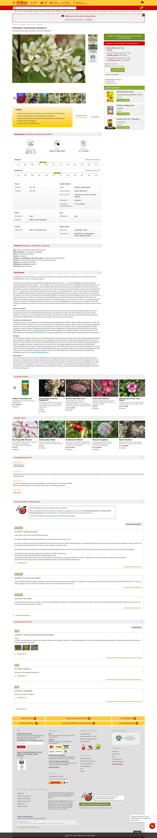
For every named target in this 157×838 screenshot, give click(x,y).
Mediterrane (66, 11)
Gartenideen (43, 11)
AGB (113, 756)
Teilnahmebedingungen (68, 516)
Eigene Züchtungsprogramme (88, 739)
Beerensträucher (31, 24)
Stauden (94, 11)
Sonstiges (68, 834)
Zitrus (72, 11)
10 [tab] (57, 91)
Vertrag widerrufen (117, 764)
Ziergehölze (88, 11)
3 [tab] (42, 91)
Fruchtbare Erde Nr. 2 (38, 330)
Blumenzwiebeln (102, 11)
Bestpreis (36, 11)
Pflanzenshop (22, 24)
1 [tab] (38, 91)
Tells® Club (20, 793)
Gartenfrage (64, 802)
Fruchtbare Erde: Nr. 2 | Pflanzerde (128, 119)
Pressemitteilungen (85, 766)
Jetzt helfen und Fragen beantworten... (28, 827)
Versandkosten (109, 83)
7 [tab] (51, 91)
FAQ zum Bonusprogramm (47, 516)
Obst (49, 11)
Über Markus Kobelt (85, 758)
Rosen (82, 11)
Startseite (14, 24)
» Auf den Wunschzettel (111, 74)
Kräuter (77, 11)
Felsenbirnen (40, 24)
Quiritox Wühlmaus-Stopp (125, 92)
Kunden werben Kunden (24, 801)
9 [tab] (55, 91)
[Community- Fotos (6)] (92, 48)
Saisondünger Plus (91, 342)
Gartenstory (70, 801)
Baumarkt (68, 816)
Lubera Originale (27, 11)
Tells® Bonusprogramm (24, 796)
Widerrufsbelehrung (117, 761)
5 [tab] (47, 91)
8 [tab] (53, 91)
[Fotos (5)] (92, 39)
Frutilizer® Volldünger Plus (125, 105)
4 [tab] (44, 91)
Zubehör (140, 11)
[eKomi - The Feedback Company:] (119, 738)
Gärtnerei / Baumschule (72, 829)
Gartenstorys (21, 803)
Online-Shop (68, 825)
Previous (14, 98)
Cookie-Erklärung (117, 759)
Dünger (134, 11)
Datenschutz (115, 754)
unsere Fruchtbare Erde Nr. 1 (40, 352)
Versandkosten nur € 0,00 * (56, 776)
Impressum (115, 751)
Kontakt (82, 771)
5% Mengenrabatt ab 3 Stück (113, 79)
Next (82, 98)
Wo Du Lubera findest (86, 763)
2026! (20, 11)
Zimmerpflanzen (123, 11)
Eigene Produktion (85, 741)
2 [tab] (40, 91)
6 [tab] (49, 91)
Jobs (81, 768)
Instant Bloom (47, 346)
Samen (116, 11)
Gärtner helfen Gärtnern (24, 798)
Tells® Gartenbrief (22, 806)
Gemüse (110, 11)
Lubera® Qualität (85, 734)
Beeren (53, 11)
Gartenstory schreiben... (134, 524)
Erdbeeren (59, 11)
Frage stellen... (137, 627)
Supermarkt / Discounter (72, 812)
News (16, 11)
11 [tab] (60, 91)
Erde (130, 11)
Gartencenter (69, 821)
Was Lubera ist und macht (87, 761)
